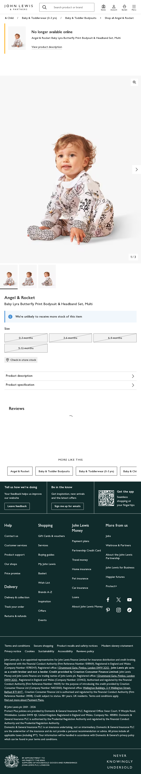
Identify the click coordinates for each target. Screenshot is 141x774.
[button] (134, 7)
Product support (14, 554)
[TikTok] (129, 611)
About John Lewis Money (87, 606)
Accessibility (65, 651)
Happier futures (115, 576)
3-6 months (63, 339)
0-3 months (18, 339)
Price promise (12, 573)
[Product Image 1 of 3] (9, 276)
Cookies (30, 651)
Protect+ (111, 586)
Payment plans (80, 541)
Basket (42, 573)
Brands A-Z (45, 592)
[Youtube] (129, 601)
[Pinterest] (108, 611)
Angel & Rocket (19, 471)
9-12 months (19, 349)
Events (42, 620)
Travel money (80, 559)
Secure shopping (43, 645)
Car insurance (80, 587)
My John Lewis (47, 564)
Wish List (44, 582)
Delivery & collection (16, 597)
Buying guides (46, 554)
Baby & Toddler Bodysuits (80, 18)
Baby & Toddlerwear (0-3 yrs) (39, 18)
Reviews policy (85, 651)
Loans (75, 597)
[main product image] (20, 38)
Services (43, 545)
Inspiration (44, 601)
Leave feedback (17, 506)
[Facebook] (108, 601)
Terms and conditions (17, 645)
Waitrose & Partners (118, 545)
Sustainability (46, 651)
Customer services (15, 545)
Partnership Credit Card (86, 550)
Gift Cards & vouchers (51, 536)
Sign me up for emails (68, 506)
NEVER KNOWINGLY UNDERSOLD (120, 761)
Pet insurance (80, 578)
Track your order (14, 606)
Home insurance (81, 569)
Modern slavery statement (117, 645)
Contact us (11, 536)
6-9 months (107, 339)
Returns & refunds (15, 616)
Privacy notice (12, 651)
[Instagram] (118, 611)
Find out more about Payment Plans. (24, 700)
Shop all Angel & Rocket (119, 18)
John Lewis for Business (120, 567)
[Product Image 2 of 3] (28, 276)
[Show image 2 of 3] (136, 169)
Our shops (10, 564)
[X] (118, 601)
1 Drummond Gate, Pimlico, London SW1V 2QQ (84, 667)
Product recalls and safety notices (77, 645)
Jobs (108, 536)
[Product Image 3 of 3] (47, 276)
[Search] (44, 7)
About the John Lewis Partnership (119, 556)
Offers (42, 610)
